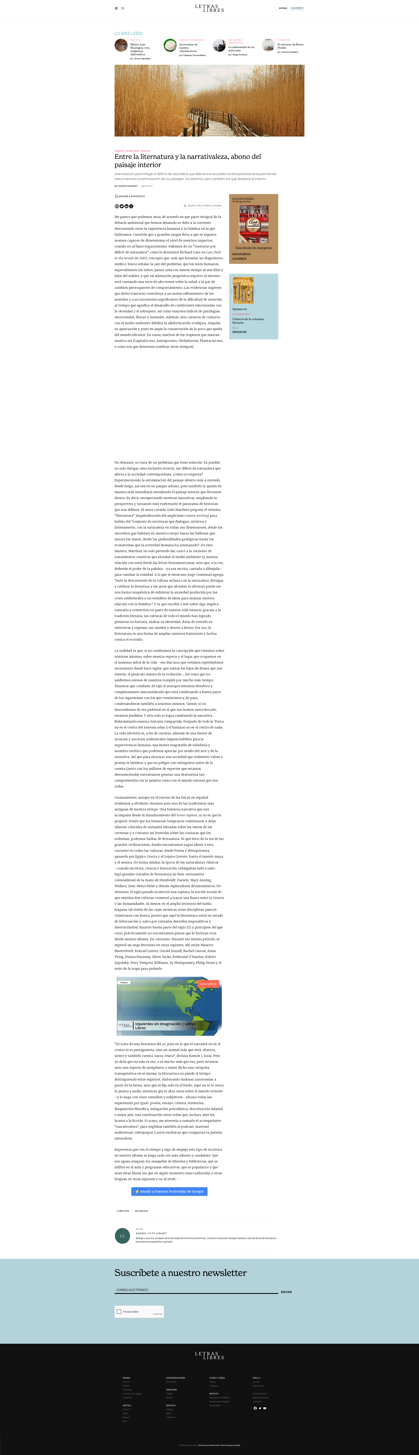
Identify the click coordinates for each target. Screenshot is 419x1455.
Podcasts (214, 1385)
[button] (116, 8)
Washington (236, 42)
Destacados (215, 1405)
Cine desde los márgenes (253, 248)
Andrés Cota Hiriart (151, 1233)
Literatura (284, 40)
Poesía (169, 1393)
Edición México (241, 253)
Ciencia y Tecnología (191, 40)
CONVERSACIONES (175, 1378)
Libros (125, 1413)
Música (126, 1417)
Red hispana (235, 40)
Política (135, 40)
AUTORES (254, 1253)
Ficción (169, 1397)
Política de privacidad (230, 1445)
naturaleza (141, 1211)
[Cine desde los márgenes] (253, 225)
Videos (213, 1381)
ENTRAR (283, 8)
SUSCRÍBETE (297, 8)
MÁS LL (257, 1378)
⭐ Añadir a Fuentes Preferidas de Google (169, 1191)
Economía (127, 1389)
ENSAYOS (171, 1405)
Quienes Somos (260, 1393)
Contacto (257, 1401)
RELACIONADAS (159, 1253)
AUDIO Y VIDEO (217, 1378)
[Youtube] (265, 1408)
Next (274, 229)
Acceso (256, 1381)
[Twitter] (122, 206)
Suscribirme (258, 1385)
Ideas (168, 1413)
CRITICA (127, 1405)
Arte (125, 1421)
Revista (145, 151)
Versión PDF (239, 331)
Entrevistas (171, 1381)
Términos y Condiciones (209, 1445)
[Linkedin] (126, 206)
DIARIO (126, 1378)
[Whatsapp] (131, 206)
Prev (233, 229)
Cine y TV (127, 1409)
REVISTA (214, 1393)
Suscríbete (239, 258)
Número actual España (220, 1401)
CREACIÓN (171, 1389)
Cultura (126, 1381)
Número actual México (220, 1397)
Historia (169, 1409)
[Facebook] (117, 206)
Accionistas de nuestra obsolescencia (188, 48)
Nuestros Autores (261, 1397)
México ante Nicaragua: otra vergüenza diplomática (140, 49)
